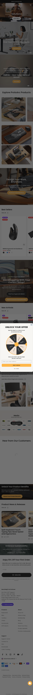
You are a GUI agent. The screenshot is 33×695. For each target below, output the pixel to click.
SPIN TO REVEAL (16, 365)
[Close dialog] (31, 325)
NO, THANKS (16, 368)
